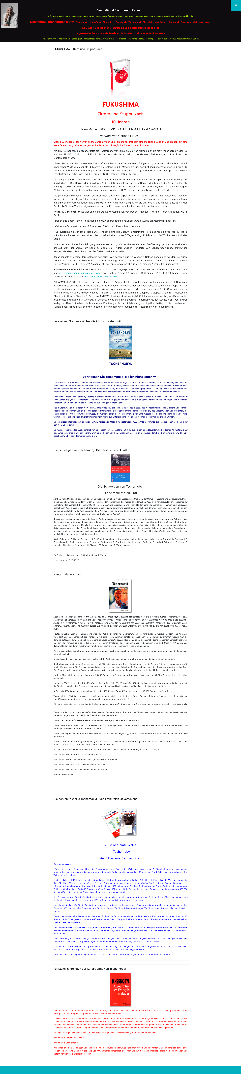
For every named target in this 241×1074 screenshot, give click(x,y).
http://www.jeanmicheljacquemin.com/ (79, 273)
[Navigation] (236, 5)
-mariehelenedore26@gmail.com (102, 276)
